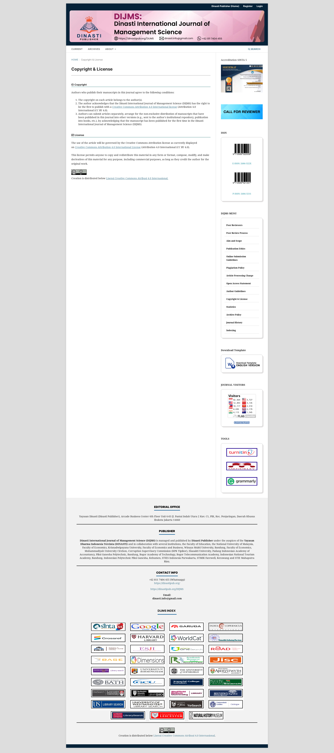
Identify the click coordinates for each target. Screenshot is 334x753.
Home (74, 59)
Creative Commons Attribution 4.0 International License (108, 147)
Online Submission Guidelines (236, 258)
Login (260, 6)
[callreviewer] (242, 118)
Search (255, 49)
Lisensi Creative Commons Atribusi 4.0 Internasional (137, 178)
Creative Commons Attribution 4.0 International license (144, 106)
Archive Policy (233, 314)
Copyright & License (237, 299)
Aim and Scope (234, 240)
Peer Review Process (237, 233)
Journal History (234, 322)
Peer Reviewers (234, 225)
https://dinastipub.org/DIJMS (167, 589)
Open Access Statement (238, 283)
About (109, 49)
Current (77, 49)
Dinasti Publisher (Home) (225, 6)
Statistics (231, 306)
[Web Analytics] (242, 422)
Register (248, 6)
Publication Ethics (235, 248)
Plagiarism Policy (235, 267)
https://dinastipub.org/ (167, 583)
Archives (94, 49)
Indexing (231, 330)
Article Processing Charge (239, 275)
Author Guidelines (236, 291)
